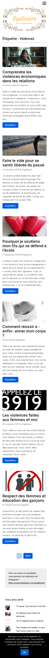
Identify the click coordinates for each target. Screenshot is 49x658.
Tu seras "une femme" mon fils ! (31, 606)
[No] (45, 645)
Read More (10, 125)
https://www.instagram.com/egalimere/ (26, 583)
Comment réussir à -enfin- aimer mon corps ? (24, 331)
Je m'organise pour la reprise (29, 620)
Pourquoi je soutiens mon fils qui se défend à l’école (24, 246)
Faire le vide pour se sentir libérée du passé (23, 162)
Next (28, 556)
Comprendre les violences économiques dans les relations (24, 76)
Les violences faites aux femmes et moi (20, 417)
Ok (24, 652)
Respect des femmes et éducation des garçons (24, 498)
